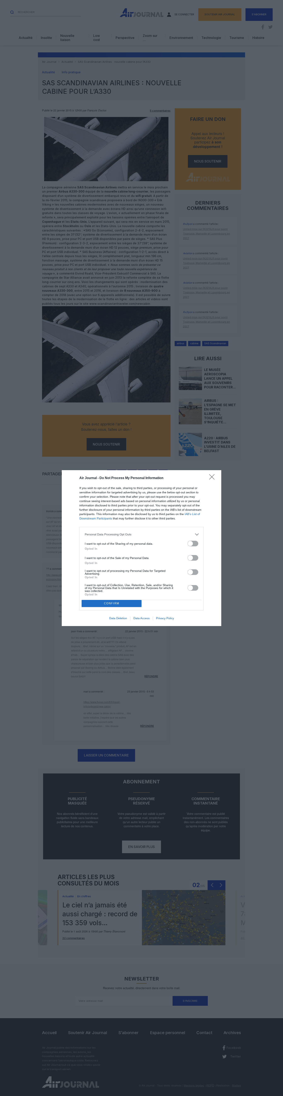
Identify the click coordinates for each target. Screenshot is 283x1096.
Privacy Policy (165, 618)
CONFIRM (111, 603)
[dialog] (141, 548)
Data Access (141, 618)
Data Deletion (118, 618)
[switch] (192, 543)
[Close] (213, 478)
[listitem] (141, 534)
